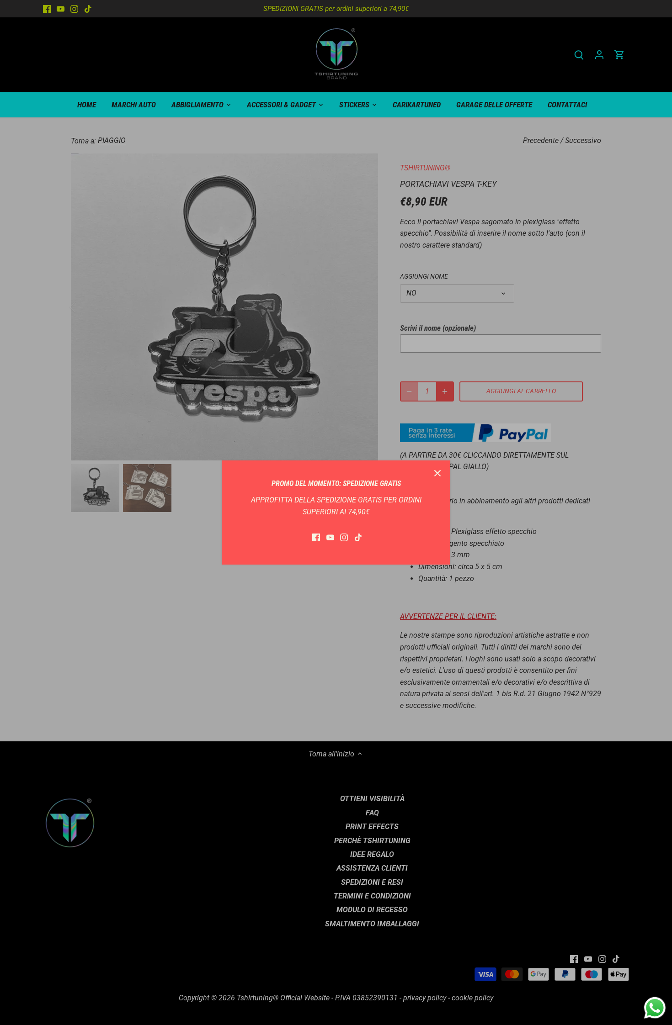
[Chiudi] (437, 473)
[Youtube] (330, 537)
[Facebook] (316, 537)
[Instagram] (344, 537)
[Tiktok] (358, 537)
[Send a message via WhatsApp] (654, 1007)
